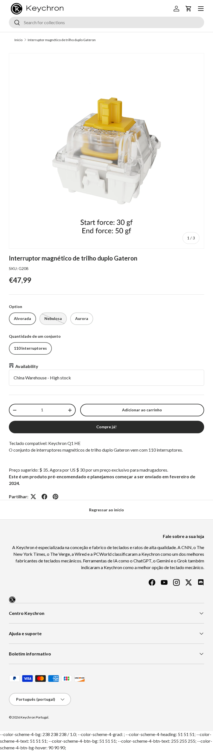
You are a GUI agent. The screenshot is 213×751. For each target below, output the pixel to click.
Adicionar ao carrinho (142, 409)
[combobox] (106, 22)
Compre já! (106, 426)
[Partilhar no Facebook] (44, 496)
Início (18, 40)
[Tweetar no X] (33, 496)
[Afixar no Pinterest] (55, 496)
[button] (188, 8)
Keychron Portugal (34, 717)
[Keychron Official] (12, 600)
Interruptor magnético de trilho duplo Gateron (62, 40)
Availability (26, 366)
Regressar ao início (106, 509)
